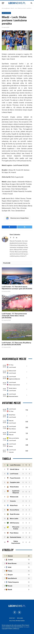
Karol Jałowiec (15, 234)
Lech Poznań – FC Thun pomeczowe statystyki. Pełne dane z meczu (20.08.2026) (14, 316)
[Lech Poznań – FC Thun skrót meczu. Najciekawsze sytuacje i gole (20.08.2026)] (17, 275)
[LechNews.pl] (17, 3)
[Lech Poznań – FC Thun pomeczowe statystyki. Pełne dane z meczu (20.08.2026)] (17, 302)
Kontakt (12, 618)
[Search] (31, 3)
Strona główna (6, 8)
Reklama (20, 618)
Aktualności (6, 13)
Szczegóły (26, 627)
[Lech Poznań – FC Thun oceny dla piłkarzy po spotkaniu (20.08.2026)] (17, 331)
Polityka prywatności (17, 620)
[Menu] (3, 3)
